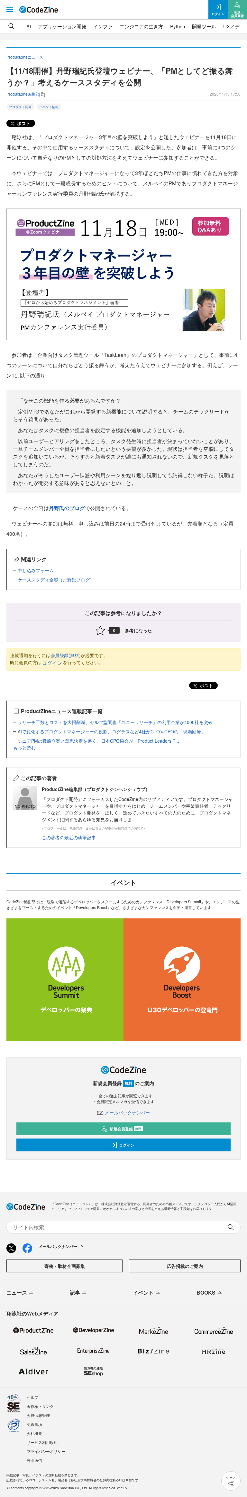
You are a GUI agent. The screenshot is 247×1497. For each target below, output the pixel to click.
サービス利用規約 (42, 1442)
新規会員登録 (126, 1129)
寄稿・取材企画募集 (64, 1266)
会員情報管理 (38, 1415)
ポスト (23, 123)
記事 (75, 1292)
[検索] (11, 26)
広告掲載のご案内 (185, 1266)
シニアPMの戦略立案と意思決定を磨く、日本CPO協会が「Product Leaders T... (98, 741)
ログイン (52, 662)
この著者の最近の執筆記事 (69, 837)
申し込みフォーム (36, 570)
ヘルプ (32, 1397)
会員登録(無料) (65, 655)
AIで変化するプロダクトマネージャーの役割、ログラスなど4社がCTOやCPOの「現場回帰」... (113, 731)
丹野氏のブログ (67, 508)
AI (28, 26)
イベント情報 (49, 107)
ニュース (16, 1292)
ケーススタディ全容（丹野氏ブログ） (56, 579)
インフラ (103, 26)
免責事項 (34, 1424)
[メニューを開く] (9, 9)
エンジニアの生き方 (141, 26)
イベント (143, 1292)
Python (177, 26)
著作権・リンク (40, 1406)
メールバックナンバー (127, 1112)
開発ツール (204, 26)
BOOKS (206, 1292)
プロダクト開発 (20, 107)
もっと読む (24, 747)
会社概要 (34, 1433)
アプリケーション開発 (62, 26)
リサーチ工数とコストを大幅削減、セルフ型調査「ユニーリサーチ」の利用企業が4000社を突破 (115, 722)
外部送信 (34, 1460)
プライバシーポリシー (46, 1451)
